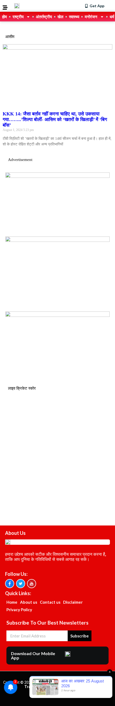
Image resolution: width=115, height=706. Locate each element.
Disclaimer (73, 602)
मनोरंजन (91, 16)
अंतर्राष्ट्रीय (44, 16)
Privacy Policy (19, 609)
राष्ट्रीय (18, 16)
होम (4, 16)
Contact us (50, 602)
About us (28, 602)
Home (11, 602)
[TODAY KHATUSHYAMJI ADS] (57, 240)
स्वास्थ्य (74, 16)
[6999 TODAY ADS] (57, 176)
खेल (60, 16)
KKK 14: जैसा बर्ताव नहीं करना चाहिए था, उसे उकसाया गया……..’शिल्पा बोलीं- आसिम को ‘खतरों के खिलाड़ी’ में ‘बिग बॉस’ (55, 119)
